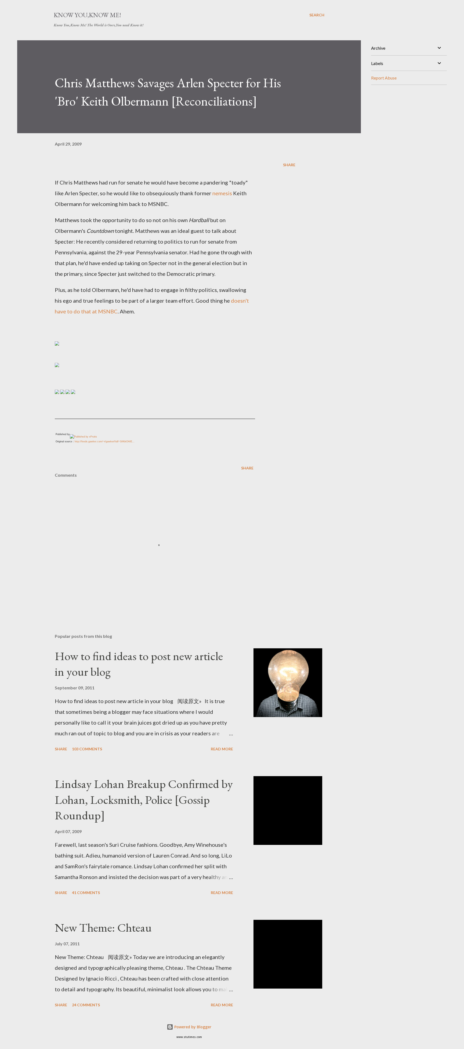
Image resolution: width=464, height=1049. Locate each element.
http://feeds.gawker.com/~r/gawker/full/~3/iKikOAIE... (105, 441)
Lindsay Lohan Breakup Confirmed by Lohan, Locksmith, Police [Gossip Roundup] (144, 799)
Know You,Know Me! (87, 15)
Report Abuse (384, 77)
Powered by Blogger (192, 1026)
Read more (222, 749)
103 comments (87, 749)
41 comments (86, 892)
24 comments (86, 1005)
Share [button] (289, 164)
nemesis (222, 193)
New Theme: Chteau (103, 927)
